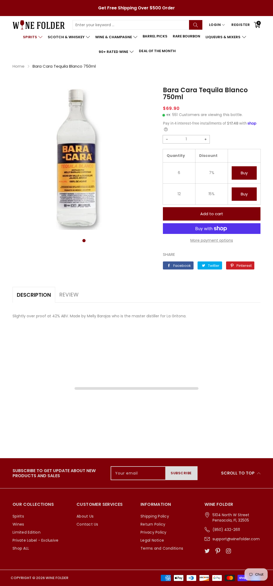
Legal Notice (152, 540)
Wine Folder (57, 577)
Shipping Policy (154, 516)
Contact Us (87, 524)
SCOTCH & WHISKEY (66, 37)
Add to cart (211, 214)
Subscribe (181, 473)
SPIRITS (30, 37)
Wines (18, 524)
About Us (85, 516)
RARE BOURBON (186, 36)
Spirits (18, 516)
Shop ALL (21, 548)
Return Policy (152, 524)
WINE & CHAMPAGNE (113, 37)
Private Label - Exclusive (35, 540)
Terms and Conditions (161, 548)
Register (240, 24)
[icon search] (195, 25)
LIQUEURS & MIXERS (223, 37)
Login (215, 24)
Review (69, 294)
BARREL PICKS (155, 36)
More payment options (211, 240)
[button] (84, 240)
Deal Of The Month (157, 50)
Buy (244, 173)
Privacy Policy (153, 532)
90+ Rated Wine (113, 51)
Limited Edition (27, 532)
